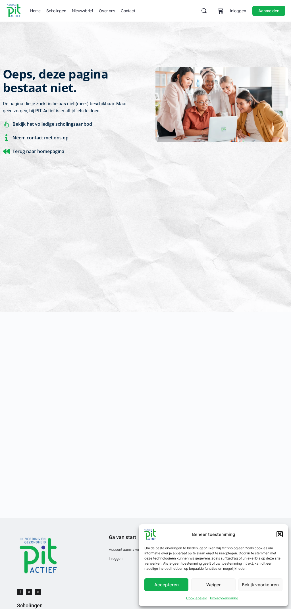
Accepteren (166, 584)
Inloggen (238, 10)
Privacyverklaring (224, 598)
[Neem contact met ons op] (6, 137)
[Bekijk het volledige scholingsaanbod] (6, 124)
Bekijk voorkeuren (260, 584)
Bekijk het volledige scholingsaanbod (52, 124)
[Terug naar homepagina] (6, 151)
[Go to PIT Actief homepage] (14, 10)
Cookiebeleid (196, 598)
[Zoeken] (204, 10)
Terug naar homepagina (38, 151)
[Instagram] (38, 592)
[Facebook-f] (20, 592)
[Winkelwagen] (220, 11)
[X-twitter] (29, 592)
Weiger (213, 584)
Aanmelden (268, 10)
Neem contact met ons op (40, 138)
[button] (279, 534)
